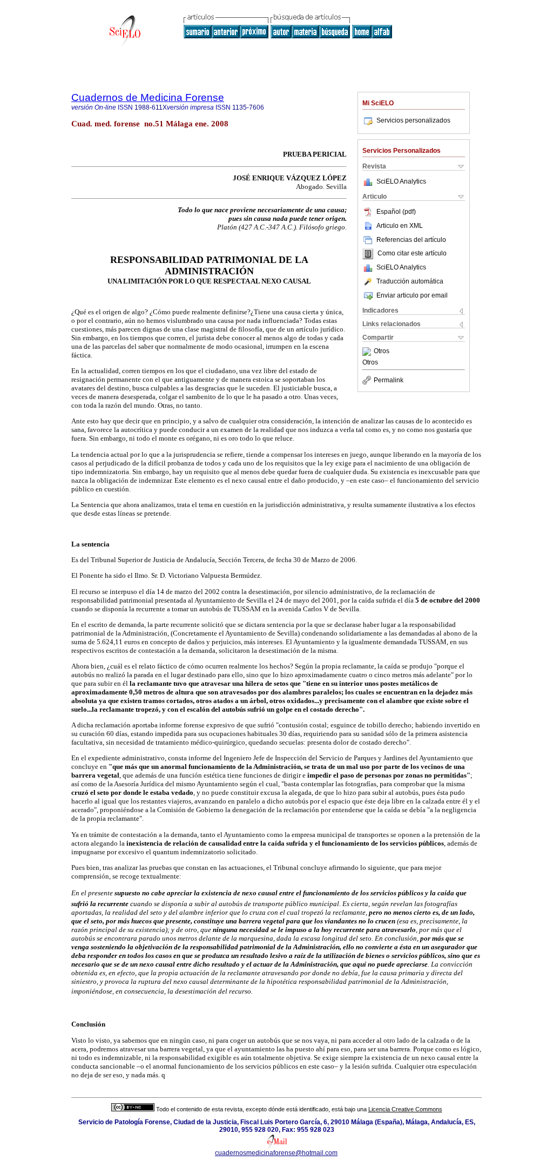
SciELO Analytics (401, 181)
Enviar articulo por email (412, 295)
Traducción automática (409, 281)
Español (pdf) (396, 211)
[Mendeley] (368, 351)
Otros (381, 351)
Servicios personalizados (413, 120)
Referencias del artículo (411, 240)
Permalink (388, 380)
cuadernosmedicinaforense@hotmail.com (276, 1153)
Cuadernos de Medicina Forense (147, 97)
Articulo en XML (399, 226)
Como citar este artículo (412, 254)
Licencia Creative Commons (405, 1109)
